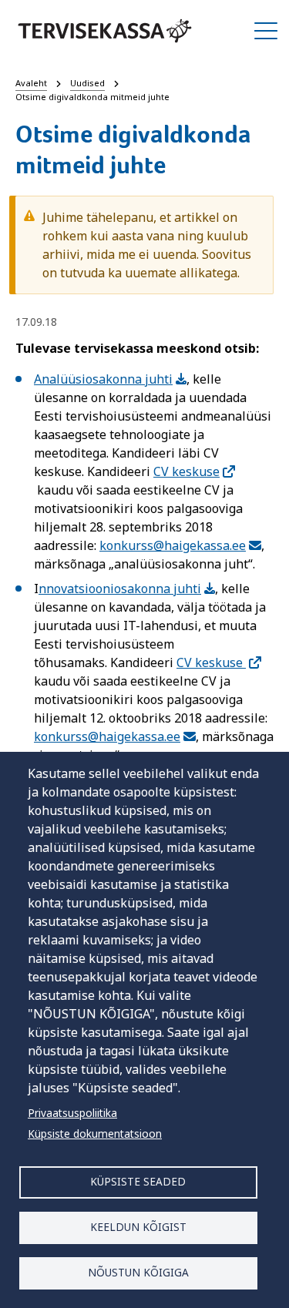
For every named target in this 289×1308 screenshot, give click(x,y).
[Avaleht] (104, 30)
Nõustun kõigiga (138, 1272)
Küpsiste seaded (138, 1181)
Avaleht (31, 83)
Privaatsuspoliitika (72, 1112)
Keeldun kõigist (138, 1226)
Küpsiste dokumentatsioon (95, 1133)
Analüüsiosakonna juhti (103, 379)
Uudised (87, 83)
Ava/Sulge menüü (266, 31)
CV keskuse (186, 471)
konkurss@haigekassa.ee (172, 545)
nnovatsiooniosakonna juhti (120, 588)
